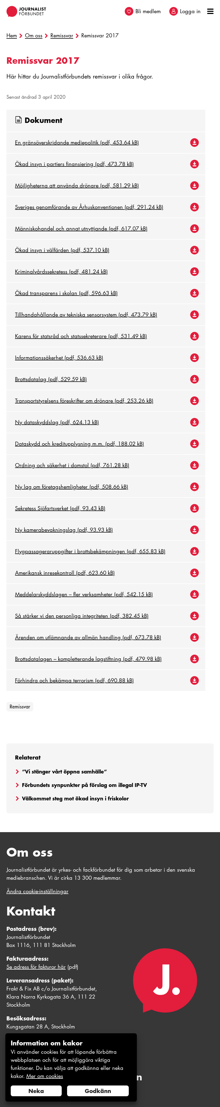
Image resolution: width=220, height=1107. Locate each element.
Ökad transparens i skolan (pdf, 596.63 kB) (66, 293)
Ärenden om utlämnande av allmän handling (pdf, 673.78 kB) (88, 637)
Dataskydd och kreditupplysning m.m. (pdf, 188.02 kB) (79, 443)
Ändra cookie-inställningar (37, 891)
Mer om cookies (44, 1076)
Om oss (33, 35)
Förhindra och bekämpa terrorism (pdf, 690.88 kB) (74, 680)
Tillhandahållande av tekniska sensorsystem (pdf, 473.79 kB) (86, 314)
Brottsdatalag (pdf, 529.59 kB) (51, 379)
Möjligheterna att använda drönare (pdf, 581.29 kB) (77, 185)
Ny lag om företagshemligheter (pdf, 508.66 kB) (71, 486)
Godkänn (98, 1090)
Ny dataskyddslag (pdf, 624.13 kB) (57, 422)
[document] (71, 1068)
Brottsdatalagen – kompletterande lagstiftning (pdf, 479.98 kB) (88, 658)
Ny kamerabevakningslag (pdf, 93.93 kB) (64, 529)
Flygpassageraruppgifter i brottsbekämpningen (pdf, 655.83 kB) (90, 551)
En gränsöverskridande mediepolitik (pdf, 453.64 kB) (77, 142)
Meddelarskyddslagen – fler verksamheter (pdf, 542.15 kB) (84, 594)
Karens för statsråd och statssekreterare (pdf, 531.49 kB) (81, 336)
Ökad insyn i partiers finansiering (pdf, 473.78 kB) (74, 164)
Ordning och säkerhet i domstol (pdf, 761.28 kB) (72, 465)
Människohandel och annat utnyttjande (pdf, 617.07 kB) (81, 228)
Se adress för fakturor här (36, 966)
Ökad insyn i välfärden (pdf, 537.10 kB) (62, 250)
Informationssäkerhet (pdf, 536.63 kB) (59, 357)
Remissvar (61, 35)
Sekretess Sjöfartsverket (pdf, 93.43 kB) (60, 508)
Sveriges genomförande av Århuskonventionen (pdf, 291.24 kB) (89, 207)
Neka (36, 1090)
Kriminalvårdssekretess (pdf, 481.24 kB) (61, 271)
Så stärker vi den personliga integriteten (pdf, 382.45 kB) (82, 615)
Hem (11, 35)
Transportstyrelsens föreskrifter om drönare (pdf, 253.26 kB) (84, 400)
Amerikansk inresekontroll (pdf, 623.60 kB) (65, 572)
